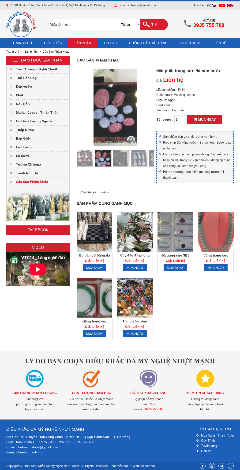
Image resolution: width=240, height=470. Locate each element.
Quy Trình (208, 440)
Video (38, 247)
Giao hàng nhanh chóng (34, 393)
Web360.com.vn (144, 466)
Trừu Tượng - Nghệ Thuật (36, 69)
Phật (19, 95)
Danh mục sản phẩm (42, 60)
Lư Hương (24, 147)
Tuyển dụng (190, 43)
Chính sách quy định (213, 429)
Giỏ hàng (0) (202, 5)
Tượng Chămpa (28, 164)
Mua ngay (207, 119)
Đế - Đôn (23, 104)
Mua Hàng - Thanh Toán (217, 435)
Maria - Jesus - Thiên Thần (37, 112)
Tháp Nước (25, 130)
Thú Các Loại (26, 78)
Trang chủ (22, 43)
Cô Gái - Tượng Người (34, 121)
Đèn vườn (24, 86)
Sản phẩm (82, 43)
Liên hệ (220, 43)
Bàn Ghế (23, 138)
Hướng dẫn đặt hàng (148, 43)
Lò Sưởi (22, 156)
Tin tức (110, 43)
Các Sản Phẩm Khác (56, 51)
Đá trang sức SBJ (175, 255)
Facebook (38, 230)
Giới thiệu (53, 43)
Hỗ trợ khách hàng (148, 393)
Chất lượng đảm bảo (91, 393)
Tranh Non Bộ (27, 173)
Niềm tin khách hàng (205, 393)
